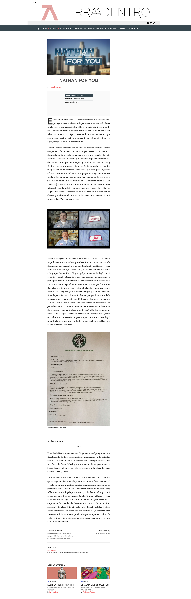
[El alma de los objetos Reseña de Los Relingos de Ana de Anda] (95, 573)
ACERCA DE (111, 29)
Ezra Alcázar (53, 592)
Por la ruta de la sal (102, 533)
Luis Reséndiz (56, 87)
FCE (34, 2)
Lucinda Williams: (60, 535)
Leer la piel (61, 587)
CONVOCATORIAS (80, 28)
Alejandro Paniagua (89, 592)
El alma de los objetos (95, 587)
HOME (45, 28)
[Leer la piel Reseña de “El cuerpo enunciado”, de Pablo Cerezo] (62, 573)
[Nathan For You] (78, 57)
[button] (39, 33)
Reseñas (53, 581)
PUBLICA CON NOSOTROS (129, 28)
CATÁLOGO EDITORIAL (95, 29)
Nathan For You (78, 80)
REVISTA (52, 29)
